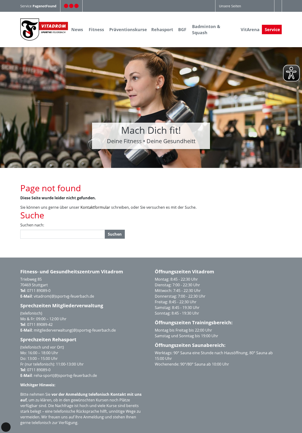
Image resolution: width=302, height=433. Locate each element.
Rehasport (162, 29)
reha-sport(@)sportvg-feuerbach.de (65, 375)
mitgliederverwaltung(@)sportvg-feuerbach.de (75, 330)
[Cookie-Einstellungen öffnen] (6, 427)
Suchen (115, 234)
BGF (182, 29)
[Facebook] (66, 6)
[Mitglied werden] (76, 6)
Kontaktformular (95, 207)
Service (26, 6)
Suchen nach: (32, 225)
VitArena (250, 29)
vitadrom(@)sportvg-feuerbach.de (64, 296)
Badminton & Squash (206, 29)
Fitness (96, 29)
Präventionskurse (128, 29)
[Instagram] (71, 6)
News (77, 29)
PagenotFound (44, 6)
